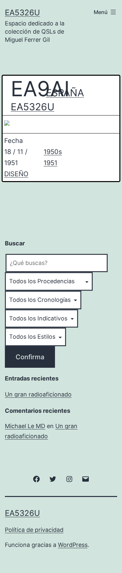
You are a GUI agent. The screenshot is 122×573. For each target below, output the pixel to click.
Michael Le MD (25, 426)
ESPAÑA (62, 93)
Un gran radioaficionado (38, 394)
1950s (53, 152)
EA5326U (22, 12)
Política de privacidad (34, 529)
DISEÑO (16, 174)
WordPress (73, 544)
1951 (50, 163)
